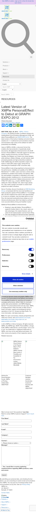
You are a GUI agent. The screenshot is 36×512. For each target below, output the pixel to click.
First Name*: (5, 418)
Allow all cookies (18, 279)
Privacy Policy (26, 484)
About (5, 69)
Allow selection (18, 285)
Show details (26, 274)
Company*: (4, 435)
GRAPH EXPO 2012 (23, 137)
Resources (6, 76)
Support (5, 73)
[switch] (31, 255)
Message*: (4, 445)
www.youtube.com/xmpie (8, 321)
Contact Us (6, 80)
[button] (11, 84)
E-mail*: (3, 429)
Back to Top (6, 510)
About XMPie (5, 502)
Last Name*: (5, 424)
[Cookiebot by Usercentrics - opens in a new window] (26, 219)
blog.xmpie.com (20, 319)
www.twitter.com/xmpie (8, 319)
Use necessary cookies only (18, 291)
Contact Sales (5, 492)
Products (5, 66)
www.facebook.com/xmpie (22, 317)
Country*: (4, 440)
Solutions (5, 62)
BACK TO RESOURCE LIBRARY (10, 123)
